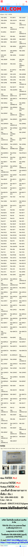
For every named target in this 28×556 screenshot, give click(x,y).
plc (19, 448)
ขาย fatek (23, 448)
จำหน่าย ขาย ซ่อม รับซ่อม (9, 448)
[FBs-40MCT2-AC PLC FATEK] (22, 472)
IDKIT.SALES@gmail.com (17, 540)
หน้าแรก (2, 14)
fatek (17, 448)
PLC (6, 14)
